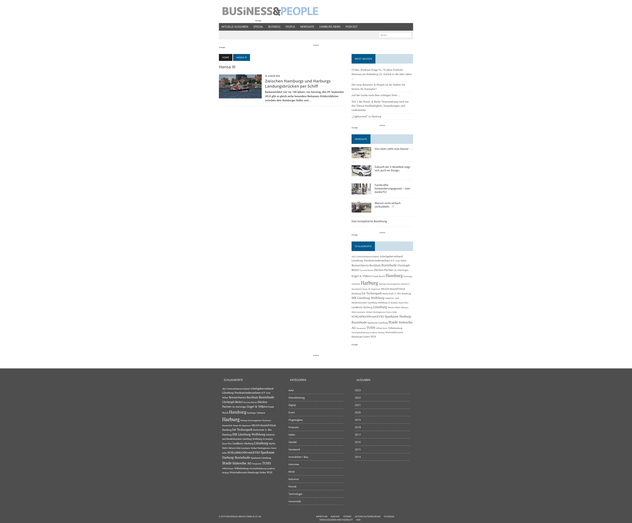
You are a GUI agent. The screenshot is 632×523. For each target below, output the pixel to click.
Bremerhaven (360, 265)
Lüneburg (380, 307)
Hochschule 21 (389, 293)
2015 (358, 449)
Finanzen (294, 427)
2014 (358, 456)
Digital (292, 405)
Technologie (295, 494)
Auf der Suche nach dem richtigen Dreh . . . (376, 95)
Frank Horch (378, 276)
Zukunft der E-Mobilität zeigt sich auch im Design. (392, 168)
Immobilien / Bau (298, 456)
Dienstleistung (297, 397)
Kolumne (294, 479)
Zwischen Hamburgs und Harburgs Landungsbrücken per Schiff (298, 83)
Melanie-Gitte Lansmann (239, 448)
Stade (393, 322)
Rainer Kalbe (391, 312)
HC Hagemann (374, 289)
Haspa (365, 289)
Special (258, 26)
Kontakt (335, 516)
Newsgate (307, 26)
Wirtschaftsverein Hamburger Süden (247, 472)
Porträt (292, 486)
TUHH (371, 328)
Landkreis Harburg (362, 307)
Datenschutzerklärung (368, 516)
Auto (291, 390)
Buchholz (375, 265)
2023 (358, 390)
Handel (293, 442)
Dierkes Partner (384, 270)
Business (274, 26)
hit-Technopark (372, 293)
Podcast (351, 26)
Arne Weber (401, 260)
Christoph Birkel (232, 402)
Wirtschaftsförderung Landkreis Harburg (368, 332)
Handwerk (294, 449)
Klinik (292, 471)
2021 (358, 405)
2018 (358, 427)
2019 (358, 419)
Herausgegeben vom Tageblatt (336, 519)
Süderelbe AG (241, 463)
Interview (294, 464)
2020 (358, 412)
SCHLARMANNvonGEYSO (368, 316)
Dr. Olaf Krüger (401, 270)
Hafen (292, 434)
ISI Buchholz (393, 302)
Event (292, 412)
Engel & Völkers (362, 276)
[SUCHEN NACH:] (395, 35)
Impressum (321, 516)
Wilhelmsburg (395, 328)
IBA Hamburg (404, 293)
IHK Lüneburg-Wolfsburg (368, 298)
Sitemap (347, 516)
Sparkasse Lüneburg (378, 322)
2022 (358, 397)
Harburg (369, 283)
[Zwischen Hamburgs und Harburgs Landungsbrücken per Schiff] (240, 96)
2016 (358, 442)
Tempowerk (361, 328)
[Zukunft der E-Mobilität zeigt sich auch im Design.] (361, 174)
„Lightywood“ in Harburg (366, 116)
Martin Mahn (394, 307)
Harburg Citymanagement (389, 284)
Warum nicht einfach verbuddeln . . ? (388, 204)
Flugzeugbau (296, 419)
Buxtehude (389, 265)
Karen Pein (403, 302)
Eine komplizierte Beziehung (369, 221)
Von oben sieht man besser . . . (394, 149)
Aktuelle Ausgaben (234, 26)
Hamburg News (330, 26)
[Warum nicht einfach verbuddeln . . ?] (361, 210)
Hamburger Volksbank (256, 413)
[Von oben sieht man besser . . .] (361, 156)
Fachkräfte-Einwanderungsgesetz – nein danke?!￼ (392, 188)
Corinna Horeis (366, 270)
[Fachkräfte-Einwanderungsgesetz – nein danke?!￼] (361, 192)
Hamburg (394, 275)
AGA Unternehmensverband (365, 256)
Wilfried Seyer (381, 328)
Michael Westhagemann (376, 312)
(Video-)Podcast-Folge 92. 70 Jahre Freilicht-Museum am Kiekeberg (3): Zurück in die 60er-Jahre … (382, 74)
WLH (373, 336)
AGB (358, 519)
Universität (295, 501)
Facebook (389, 516)
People (290, 26)
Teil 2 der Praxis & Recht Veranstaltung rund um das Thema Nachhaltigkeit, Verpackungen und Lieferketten (380, 106)
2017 (358, 434)
